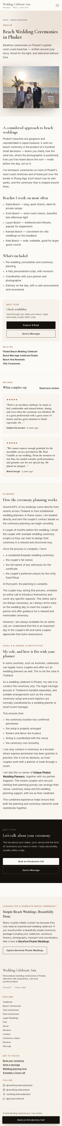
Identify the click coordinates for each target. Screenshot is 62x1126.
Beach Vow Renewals (14, 359)
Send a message (11, 1065)
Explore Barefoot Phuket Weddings (25, 950)
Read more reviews (49, 388)
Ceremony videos (11, 1038)
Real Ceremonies (11, 1014)
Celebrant (7, 1002)
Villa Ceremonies (11, 363)
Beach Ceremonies (12, 1006)
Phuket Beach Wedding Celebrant (20, 351)
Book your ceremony (13, 1061)
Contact (6, 1034)
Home (5, 20)
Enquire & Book (31, 325)
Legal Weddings (10, 1018)
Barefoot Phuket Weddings (33, 941)
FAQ (5, 1022)
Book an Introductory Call (31, 861)
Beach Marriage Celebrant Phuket (20, 355)
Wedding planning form (15, 1069)
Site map (7, 1046)
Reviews (7, 1030)
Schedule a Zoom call (14, 1073)
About (6, 1026)
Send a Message (31, 334)
